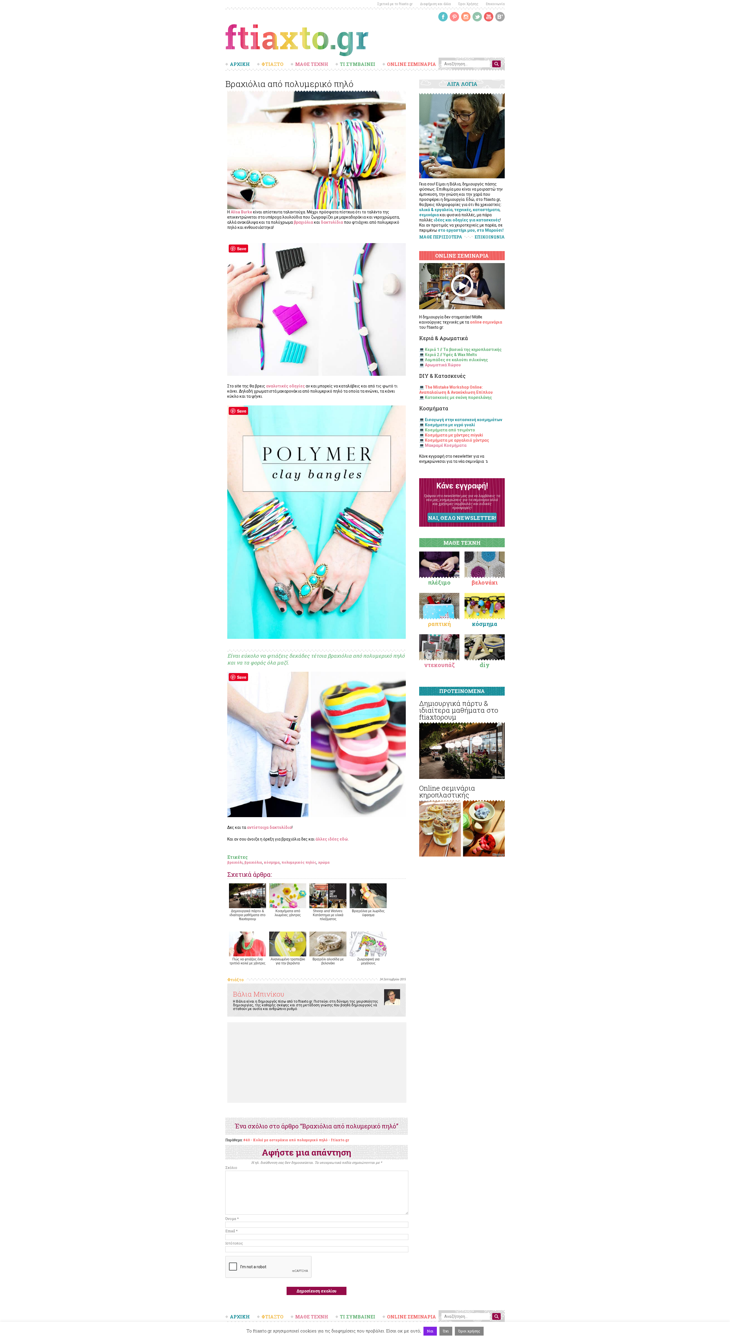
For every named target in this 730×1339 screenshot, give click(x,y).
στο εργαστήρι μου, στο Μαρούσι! (471, 230)
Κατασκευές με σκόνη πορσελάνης (458, 397)
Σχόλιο (231, 1167)
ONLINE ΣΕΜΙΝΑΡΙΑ (411, 64)
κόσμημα (272, 862)
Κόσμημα (484, 623)
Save (241, 248)
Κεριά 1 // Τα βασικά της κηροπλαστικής (463, 349)
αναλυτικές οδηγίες (285, 386)
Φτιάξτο (235, 979)
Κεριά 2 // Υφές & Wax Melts (451, 354)
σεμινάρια (429, 215)
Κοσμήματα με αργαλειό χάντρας (457, 440)
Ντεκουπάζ (439, 665)
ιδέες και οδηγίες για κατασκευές (467, 220)
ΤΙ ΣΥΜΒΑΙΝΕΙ (357, 64)
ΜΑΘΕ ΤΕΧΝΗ (311, 64)
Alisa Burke (241, 212)
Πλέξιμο (439, 582)
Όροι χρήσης (469, 1331)
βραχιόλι (235, 862)
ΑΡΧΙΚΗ (240, 64)
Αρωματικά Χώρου (443, 365)
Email (231, 1231)
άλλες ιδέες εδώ (331, 839)
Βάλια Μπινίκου (258, 994)
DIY (485, 665)
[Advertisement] (317, 1062)
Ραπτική (439, 623)
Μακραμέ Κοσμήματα (446, 445)
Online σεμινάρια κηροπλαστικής (447, 791)
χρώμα (324, 862)
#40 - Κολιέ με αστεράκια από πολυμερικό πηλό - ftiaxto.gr (296, 1140)
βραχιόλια (303, 222)
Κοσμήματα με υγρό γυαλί (450, 425)
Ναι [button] (430, 1331)
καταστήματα (486, 209)
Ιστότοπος (234, 1243)
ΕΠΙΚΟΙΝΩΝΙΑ (490, 237)
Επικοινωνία (495, 4)
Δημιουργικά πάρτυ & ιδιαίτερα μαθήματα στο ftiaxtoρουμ (458, 710)
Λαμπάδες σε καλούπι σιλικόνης (456, 360)
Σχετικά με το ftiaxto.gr (395, 4)
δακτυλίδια (332, 222)
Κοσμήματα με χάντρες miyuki (454, 435)
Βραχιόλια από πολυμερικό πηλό (289, 83)
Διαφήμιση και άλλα (435, 4)
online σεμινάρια (486, 322)
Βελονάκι (485, 582)
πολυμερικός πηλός (298, 862)
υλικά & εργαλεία (436, 209)
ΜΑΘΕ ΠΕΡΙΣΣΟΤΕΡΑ (440, 237)
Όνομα (232, 1218)
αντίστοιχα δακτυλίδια (269, 827)
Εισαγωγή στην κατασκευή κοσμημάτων (463, 419)
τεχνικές (462, 209)
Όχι (446, 1331)
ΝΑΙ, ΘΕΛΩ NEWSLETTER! (462, 517)
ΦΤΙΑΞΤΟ (272, 64)
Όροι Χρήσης (468, 4)
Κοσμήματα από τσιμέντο (450, 430)
